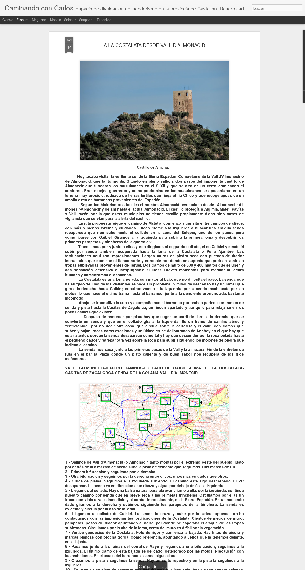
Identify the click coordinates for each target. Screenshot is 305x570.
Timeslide (104, 19)
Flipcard (22, 19)
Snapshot (86, 19)
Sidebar (70, 19)
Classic (7, 19)
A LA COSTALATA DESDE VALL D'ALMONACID (154, 44)
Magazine (39, 19)
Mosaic (55, 19)
